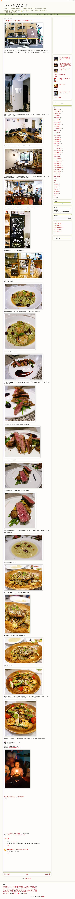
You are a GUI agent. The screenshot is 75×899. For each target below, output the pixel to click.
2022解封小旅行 (19, 14)
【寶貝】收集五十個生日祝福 (59, 74)
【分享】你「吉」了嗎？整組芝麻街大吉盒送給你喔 (64, 69)
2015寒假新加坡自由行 (58, 148)
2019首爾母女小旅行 (57, 171)
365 (54, 178)
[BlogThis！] (25, 833)
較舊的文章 (47, 874)
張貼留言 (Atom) (28, 878)
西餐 (19, 834)
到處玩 (55, 182)
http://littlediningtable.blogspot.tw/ (16, 747)
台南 (11, 834)
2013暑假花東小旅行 (57, 139)
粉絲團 (57, 14)
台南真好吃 (46, 14)
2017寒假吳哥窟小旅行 (58, 229)
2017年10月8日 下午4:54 (22, 849)
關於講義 (55, 89)
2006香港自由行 (57, 117)
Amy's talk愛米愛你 (11, 849)
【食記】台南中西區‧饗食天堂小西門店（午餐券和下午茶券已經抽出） (64, 58)
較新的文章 (7, 874)
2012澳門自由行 (57, 135)
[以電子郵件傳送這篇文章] (23, 833)
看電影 (55, 189)
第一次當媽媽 (56, 191)
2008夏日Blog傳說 (57, 120)
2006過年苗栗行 (57, 115)
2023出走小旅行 (11, 14)
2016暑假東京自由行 (57, 158)
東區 (21, 834)
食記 (24, 834)
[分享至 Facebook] (27, 833)
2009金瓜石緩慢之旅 (57, 124)
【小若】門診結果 (57, 97)
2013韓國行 (56, 145)
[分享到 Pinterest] (28, 833)
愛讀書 (25, 893)
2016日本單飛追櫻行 (57, 156)
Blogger (42, 896)
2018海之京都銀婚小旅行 (28, 14)
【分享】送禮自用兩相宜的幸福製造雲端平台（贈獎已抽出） (64, 92)
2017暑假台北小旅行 (33, 889)
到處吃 (55, 180)
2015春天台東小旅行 (57, 152)
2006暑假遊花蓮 (57, 113)
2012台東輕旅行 (57, 132)
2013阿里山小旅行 (57, 143)
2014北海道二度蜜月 (7, 886)
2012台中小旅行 (57, 130)
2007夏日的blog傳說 (57, 119)
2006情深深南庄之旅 (57, 111)
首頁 (5, 14)
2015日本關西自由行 (57, 150)
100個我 (55, 76)
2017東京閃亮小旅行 (38, 14)
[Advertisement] (14, 64)
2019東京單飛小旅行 (57, 169)
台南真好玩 (56, 186)
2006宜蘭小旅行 (57, 109)
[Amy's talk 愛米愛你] (5, 799)
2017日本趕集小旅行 (57, 161)
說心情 (55, 195)
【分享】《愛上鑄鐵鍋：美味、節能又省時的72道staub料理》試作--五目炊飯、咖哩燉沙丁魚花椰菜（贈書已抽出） (65, 65)
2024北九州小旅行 (57, 176)
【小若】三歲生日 (62, 84)
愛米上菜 (51, 14)
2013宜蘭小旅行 (57, 137)
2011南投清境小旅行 (57, 128)
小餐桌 (5, 741)
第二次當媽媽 (56, 193)
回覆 (8, 845)
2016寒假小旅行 (57, 154)
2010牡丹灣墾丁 (57, 126)
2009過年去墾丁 (57, 122)
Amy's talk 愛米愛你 (15, 5)
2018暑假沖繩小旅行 (57, 165)
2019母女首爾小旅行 (57, 223)
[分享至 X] (26, 833)
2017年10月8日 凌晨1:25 (14, 841)
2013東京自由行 (57, 141)
